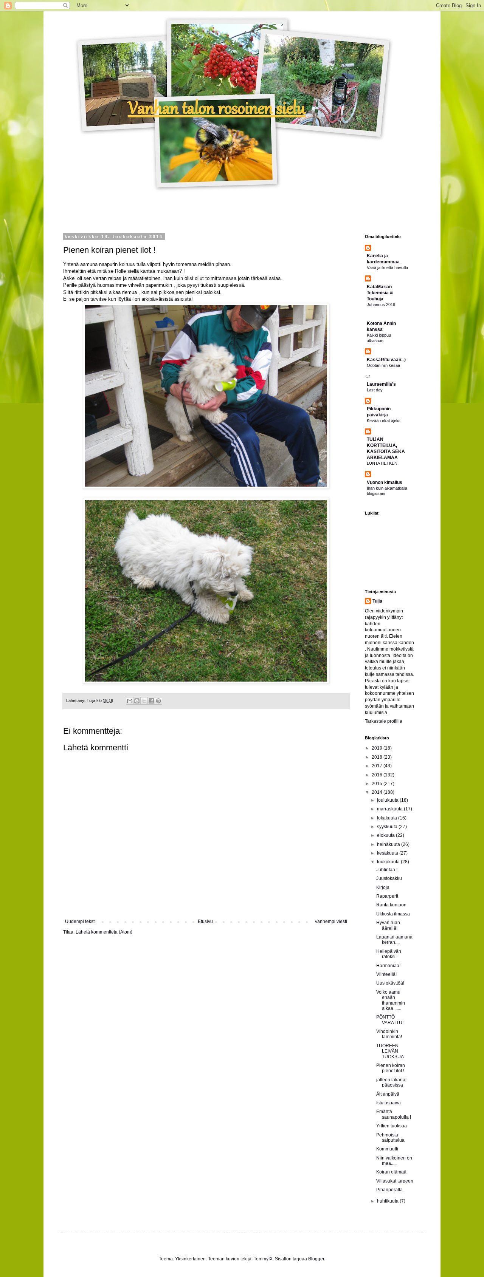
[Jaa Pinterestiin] (158, 701)
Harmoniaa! (388, 965)
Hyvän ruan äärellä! (388, 925)
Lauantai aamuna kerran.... (394, 939)
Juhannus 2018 (381, 304)
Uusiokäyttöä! (390, 983)
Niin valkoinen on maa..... (394, 1160)
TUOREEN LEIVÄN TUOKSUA (390, 1051)
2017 (377, 765)
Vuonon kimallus (384, 482)
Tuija (377, 601)
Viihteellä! (386, 974)
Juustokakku (389, 878)
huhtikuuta (388, 1201)
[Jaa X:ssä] (144, 701)
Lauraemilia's (381, 384)
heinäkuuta (389, 844)
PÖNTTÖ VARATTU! (389, 1019)
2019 (377, 748)
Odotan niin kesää (383, 365)
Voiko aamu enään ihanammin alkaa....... (390, 1000)
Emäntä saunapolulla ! (393, 1114)
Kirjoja (382, 887)
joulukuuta (388, 800)
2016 (377, 775)
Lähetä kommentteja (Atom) (104, 932)
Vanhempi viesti (331, 921)
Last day (375, 390)
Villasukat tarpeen (394, 1181)
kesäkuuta (388, 853)
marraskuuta (390, 809)
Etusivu (205, 921)
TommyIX (263, 1259)
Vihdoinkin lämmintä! (389, 1034)
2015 (377, 783)
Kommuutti (387, 1149)
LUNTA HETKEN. (383, 463)
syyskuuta (388, 826)
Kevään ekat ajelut (383, 420)
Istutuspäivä (388, 1102)
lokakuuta (387, 818)
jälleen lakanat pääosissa (391, 1082)
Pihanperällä (389, 1189)
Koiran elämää (391, 1172)
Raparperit (387, 896)
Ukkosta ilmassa (393, 914)
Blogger (316, 1259)
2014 (377, 792)
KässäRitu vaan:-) (386, 359)
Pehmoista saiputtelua (390, 1137)
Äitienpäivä (387, 1094)
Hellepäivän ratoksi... (388, 954)
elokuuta (386, 835)
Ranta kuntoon (391, 905)
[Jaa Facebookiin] (151, 701)
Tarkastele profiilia (383, 721)
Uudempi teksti (80, 921)
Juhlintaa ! (386, 869)
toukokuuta (389, 861)
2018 (377, 757)
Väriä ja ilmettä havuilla (387, 267)
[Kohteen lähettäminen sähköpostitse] (129, 701)
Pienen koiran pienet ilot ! (390, 1068)
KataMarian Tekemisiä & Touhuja (380, 292)
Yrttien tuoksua (391, 1126)
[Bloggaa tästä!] (137, 701)
